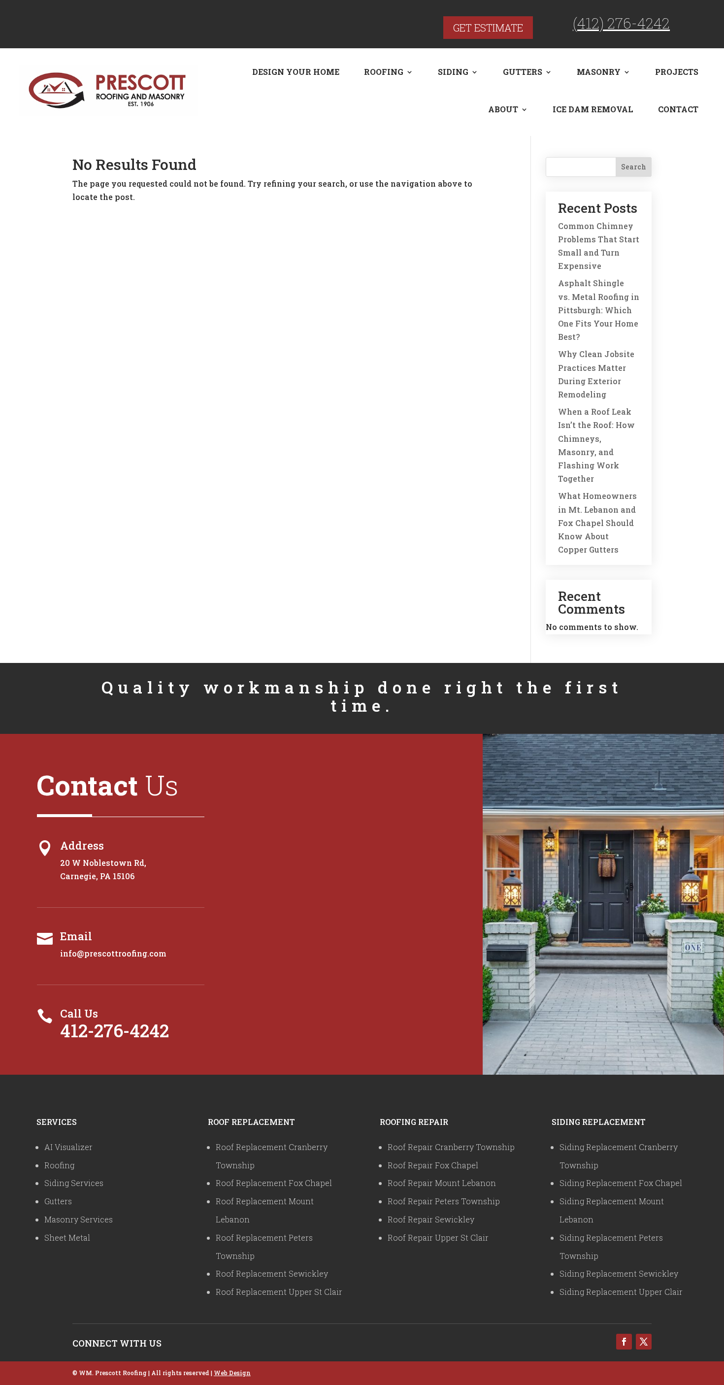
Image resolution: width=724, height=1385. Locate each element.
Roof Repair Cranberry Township (451, 1147)
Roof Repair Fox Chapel (433, 1165)
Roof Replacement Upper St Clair (279, 1291)
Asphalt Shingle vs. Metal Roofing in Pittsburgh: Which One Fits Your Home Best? (598, 310)
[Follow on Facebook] (624, 1342)
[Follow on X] (644, 1342)
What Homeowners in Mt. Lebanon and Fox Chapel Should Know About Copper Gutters (597, 523)
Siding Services (73, 1183)
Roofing (383, 71)
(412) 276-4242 (621, 23)
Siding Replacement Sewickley (618, 1273)
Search (633, 166)
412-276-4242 (114, 1030)
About (503, 109)
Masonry (599, 71)
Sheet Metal (67, 1237)
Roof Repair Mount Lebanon (442, 1183)
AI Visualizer (68, 1147)
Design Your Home (295, 71)
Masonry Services (78, 1219)
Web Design (232, 1373)
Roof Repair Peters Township (444, 1201)
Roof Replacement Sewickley (272, 1273)
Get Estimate (488, 27)
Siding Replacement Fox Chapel (620, 1183)
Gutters (522, 71)
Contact (678, 109)
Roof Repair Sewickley (431, 1219)
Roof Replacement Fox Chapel (274, 1183)
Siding (453, 71)
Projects (676, 71)
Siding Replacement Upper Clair (621, 1291)
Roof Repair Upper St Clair (438, 1237)
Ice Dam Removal (593, 109)
